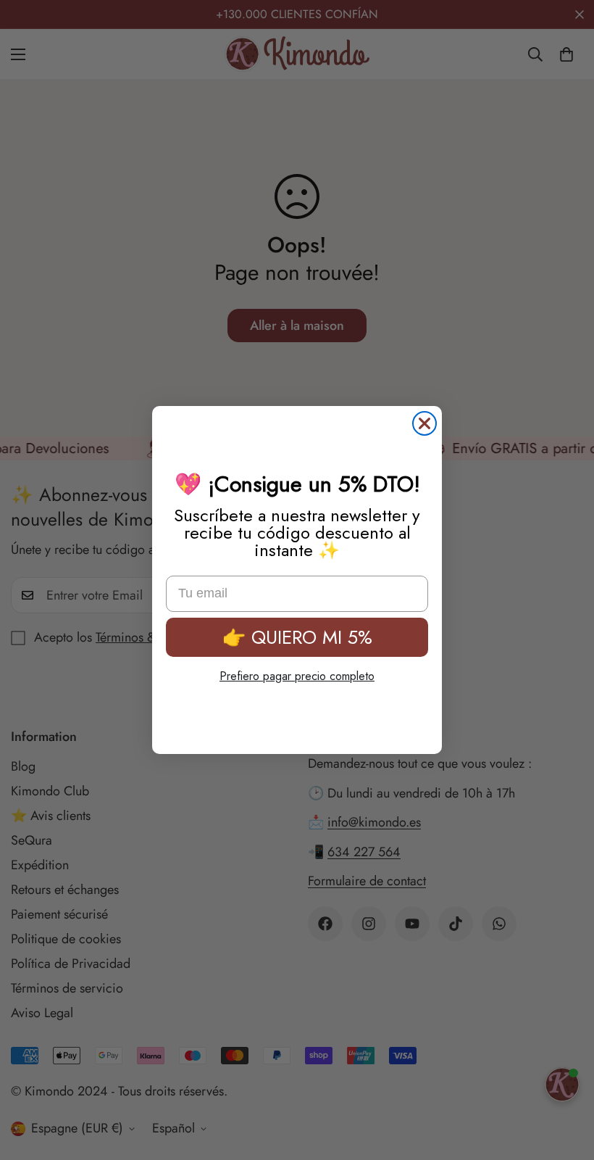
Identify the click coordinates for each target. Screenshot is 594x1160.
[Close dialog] (424, 423)
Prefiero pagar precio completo (297, 676)
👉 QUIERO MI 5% (297, 637)
